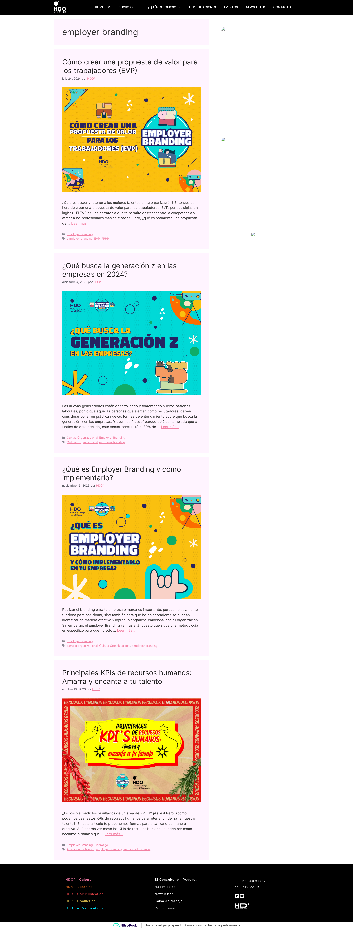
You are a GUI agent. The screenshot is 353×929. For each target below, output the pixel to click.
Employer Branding (80, 234)
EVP (97, 238)
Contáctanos (165, 908)
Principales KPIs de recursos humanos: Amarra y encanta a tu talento (127, 676)
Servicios (126, 7)
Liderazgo (101, 845)
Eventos (231, 7)
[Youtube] (242, 896)
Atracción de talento (80, 849)
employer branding (80, 238)
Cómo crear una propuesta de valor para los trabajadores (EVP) (130, 66)
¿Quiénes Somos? (162, 7)
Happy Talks (165, 886)
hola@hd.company (250, 881)
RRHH (105, 238)
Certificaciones (202, 7)
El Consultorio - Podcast (176, 879)
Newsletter (255, 7)
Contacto (282, 7)
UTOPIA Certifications (85, 908)
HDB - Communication (85, 894)
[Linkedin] (237, 896)
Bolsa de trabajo (169, 901)
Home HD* (103, 7)
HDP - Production (81, 901)
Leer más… (80, 223)
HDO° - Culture (79, 879)
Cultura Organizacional (82, 437)
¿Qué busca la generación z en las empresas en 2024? (119, 269)
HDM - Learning (79, 886)
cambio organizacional (82, 645)
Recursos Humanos (136, 849)
